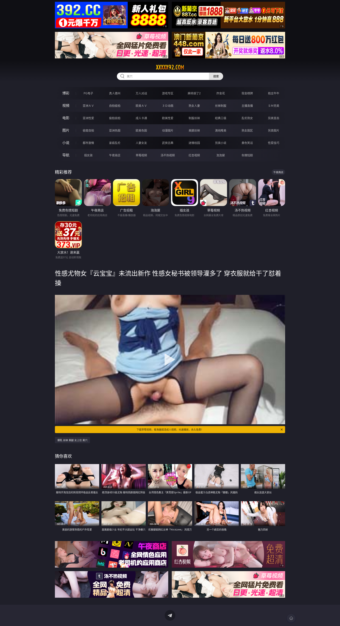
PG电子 (88, 93)
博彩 (65, 93)
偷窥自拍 (88, 130)
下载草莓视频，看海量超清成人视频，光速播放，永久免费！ (170, 429)
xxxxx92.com (170, 67)
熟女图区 (247, 130)
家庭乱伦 (114, 143)
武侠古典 (167, 143)
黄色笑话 (247, 143)
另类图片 (273, 130)
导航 (65, 155)
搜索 (216, 76)
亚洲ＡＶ (88, 106)
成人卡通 (141, 118)
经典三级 (220, 118)
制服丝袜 (194, 118)
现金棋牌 (247, 93)
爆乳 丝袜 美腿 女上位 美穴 (72, 440)
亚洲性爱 (88, 118)
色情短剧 (247, 155)
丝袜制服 (220, 106)
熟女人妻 (194, 106)
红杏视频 (194, 155)
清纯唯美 (220, 130)
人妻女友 (141, 143)
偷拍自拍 (114, 118)
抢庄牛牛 (273, 93)
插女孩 (88, 155)
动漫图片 (167, 130)
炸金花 (220, 93)
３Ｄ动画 (167, 106)
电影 (65, 118)
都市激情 (88, 143)
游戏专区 (167, 93)
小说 (65, 142)
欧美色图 (141, 130)
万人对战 (141, 93)
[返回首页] (291, 618)
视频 (65, 105)
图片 (65, 130)
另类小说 (220, 143)
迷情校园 (194, 143)
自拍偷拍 (114, 106)
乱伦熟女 (247, 118)
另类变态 (273, 118)
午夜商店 (114, 155)
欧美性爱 (167, 118)
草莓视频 (141, 155)
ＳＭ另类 (273, 106)
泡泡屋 (220, 155)
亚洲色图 (114, 130)
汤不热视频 (168, 155)
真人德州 (114, 93)
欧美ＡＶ (141, 106)
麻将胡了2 (194, 93)
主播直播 (247, 106)
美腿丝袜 (194, 130)
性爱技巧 (273, 143)
